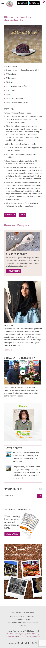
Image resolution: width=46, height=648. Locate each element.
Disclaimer (10, 634)
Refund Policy (27, 637)
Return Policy (11, 637)
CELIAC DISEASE (28, 613)
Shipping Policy (33, 634)
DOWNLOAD (10, 215)
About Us (36, 637)
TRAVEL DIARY (31, 616)
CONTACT (23, 626)
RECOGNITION (33, 622)
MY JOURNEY (16, 613)
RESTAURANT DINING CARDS (17, 622)
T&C (19, 637)
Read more (8, 350)
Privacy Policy (21, 634)
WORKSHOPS (19, 619)
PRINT (22, 215)
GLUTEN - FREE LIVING (17, 616)
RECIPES (28, 619)
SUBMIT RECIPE (13, 271)
